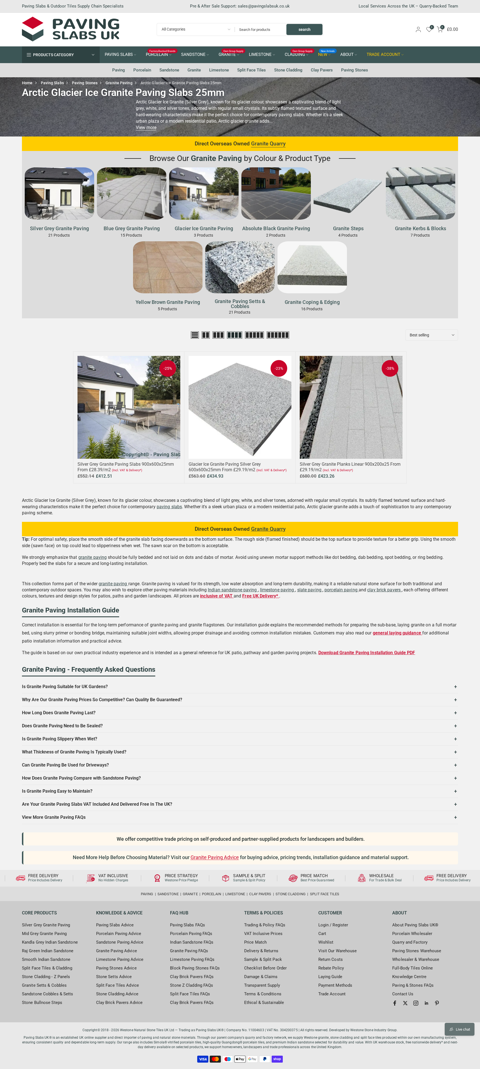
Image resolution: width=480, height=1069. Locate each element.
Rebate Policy (331, 968)
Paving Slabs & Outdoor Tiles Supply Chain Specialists (73, 6)
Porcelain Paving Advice (118, 933)
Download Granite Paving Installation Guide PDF (366, 652)
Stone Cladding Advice (117, 993)
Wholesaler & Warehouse (415, 959)
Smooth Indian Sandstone (46, 959)
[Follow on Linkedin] (426, 1003)
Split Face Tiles (251, 70)
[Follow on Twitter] (405, 1003)
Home (27, 83)
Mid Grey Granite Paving (44, 933)
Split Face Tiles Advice (117, 985)
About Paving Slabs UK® (415, 924)
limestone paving (277, 589)
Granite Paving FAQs (189, 950)
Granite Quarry (268, 143)
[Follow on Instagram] (415, 1003)
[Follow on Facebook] (394, 1003)
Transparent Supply (262, 985)
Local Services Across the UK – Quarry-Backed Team (408, 6)
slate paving (309, 589)
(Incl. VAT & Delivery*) (127, 470)
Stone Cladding (288, 70)
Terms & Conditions (262, 993)
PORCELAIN (161, 54)
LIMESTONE (260, 54)
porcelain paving (341, 589)
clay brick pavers (384, 589)
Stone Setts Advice (114, 976)
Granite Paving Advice (215, 857)
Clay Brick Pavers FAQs (192, 976)
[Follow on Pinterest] (436, 1003)
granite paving (92, 557)
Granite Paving (119, 83)
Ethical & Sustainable (264, 1002)
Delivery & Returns (261, 950)
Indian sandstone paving (233, 589)
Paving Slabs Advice (115, 924)
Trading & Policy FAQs (264, 924)
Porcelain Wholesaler (412, 933)
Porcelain (142, 70)
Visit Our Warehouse (337, 950)
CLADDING (299, 54)
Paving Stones (354, 70)
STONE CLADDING (291, 894)
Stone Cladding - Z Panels (46, 976)
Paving (118, 70)
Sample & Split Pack (263, 959)
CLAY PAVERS (260, 894)
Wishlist (326, 942)
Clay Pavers (322, 70)
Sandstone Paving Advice (119, 942)
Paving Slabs (52, 83)
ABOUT (347, 54)
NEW (326, 54)
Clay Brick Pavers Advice (119, 1002)
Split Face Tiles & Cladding (47, 968)
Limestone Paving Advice (119, 959)
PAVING (147, 894)
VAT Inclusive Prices (263, 933)
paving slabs (169, 506)
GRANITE (231, 54)
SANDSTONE (193, 54)
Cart (322, 933)
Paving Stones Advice (116, 968)
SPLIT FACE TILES (324, 894)
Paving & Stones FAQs (413, 985)
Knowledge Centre (409, 976)
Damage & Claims (261, 976)
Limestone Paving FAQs (192, 959)
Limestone (219, 70)
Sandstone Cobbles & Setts (47, 993)
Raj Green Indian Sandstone (48, 950)
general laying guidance (397, 633)
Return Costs (330, 959)
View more (146, 127)
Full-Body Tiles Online (412, 968)
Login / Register (333, 924)
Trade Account (332, 993)
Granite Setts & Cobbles (44, 985)
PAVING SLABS (119, 54)
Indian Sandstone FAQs (191, 942)
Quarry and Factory (410, 942)
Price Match (255, 942)
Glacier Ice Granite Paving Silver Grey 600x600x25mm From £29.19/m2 (225, 467)
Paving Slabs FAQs (187, 924)
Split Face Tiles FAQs (190, 993)
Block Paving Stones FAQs (194, 968)
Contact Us (402, 993)
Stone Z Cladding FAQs (191, 985)
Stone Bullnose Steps (42, 1002)
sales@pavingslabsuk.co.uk (264, 6)
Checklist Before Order (265, 968)
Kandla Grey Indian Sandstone (50, 942)
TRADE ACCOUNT (383, 54)
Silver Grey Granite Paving (46, 924)
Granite (194, 70)
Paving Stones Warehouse (416, 950)
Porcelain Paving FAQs (191, 933)
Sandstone (169, 70)
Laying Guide (330, 976)
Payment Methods (335, 985)
